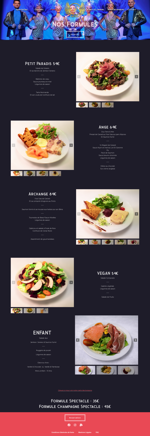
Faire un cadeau (96, 9)
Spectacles (21, 9)
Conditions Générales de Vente (63, 432)
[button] (78, 76)
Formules (55, 9)
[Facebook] (69, 425)
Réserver (75, 34)
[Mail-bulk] (81, 425)
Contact (132, 9)
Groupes (39, 9)
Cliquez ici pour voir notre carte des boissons (75, 390)
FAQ (97, 432)
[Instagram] (75, 425)
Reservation (75, 418)
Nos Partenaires (116, 9)
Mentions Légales (84, 432)
